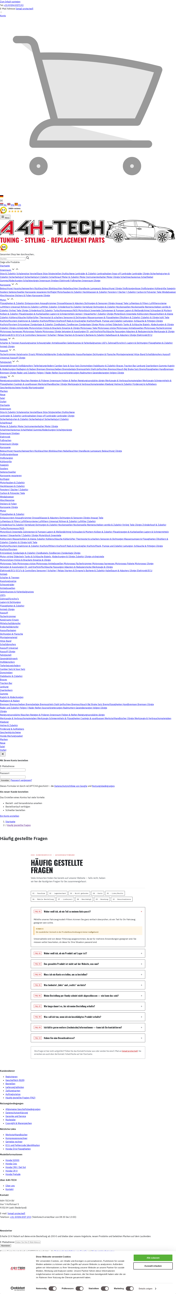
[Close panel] (3, 754)
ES (19, 205)
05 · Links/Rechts (115, 893)
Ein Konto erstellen (9, 816)
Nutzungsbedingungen (103, 786)
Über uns (10, 1185)
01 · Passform (38, 893)
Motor (3, 299)
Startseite (5, 265)
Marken (4, 391)
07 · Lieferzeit (65, 899)
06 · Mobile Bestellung (43, 899)
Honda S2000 (12, 1160)
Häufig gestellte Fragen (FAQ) (20, 1097)
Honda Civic (11, 1163)
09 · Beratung (102, 899)
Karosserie (5, 284)
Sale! (2, 398)
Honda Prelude (13, 1174)
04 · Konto (97, 893)
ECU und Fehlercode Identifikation (23, 1145)
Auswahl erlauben (153, 1266)
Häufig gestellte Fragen (19, 825)
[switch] (79, 1288)
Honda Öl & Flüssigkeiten (18, 1148)
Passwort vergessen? (21, 780)
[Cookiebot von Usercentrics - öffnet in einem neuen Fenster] (18, 1289)
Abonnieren (5, 1246)
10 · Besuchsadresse (122, 899)
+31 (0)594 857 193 (20, 1217)
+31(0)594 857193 (14, 5)
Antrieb (4, 339)
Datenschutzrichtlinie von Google (70, 786)
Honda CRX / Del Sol (16, 1167)
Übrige (3, 377)
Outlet (3, 401)
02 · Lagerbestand (57, 893)
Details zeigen (145, 1288)
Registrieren (11, 1076)
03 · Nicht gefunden (79, 893)
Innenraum (6, 270)
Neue (2, 394)
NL (5, 205)
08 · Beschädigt (84, 899)
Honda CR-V (12, 1170)
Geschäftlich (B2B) (15, 1080)
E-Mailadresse (7, 1242)
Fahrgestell (6, 362)
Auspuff (4, 350)
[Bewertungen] (4, 250)
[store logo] (88, 242)
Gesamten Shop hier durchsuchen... (17, 254)
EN (12, 205)
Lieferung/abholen (15, 1087)
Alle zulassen (153, 1258)
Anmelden (5, 780)
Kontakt (9, 1189)
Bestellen (10, 1083)
